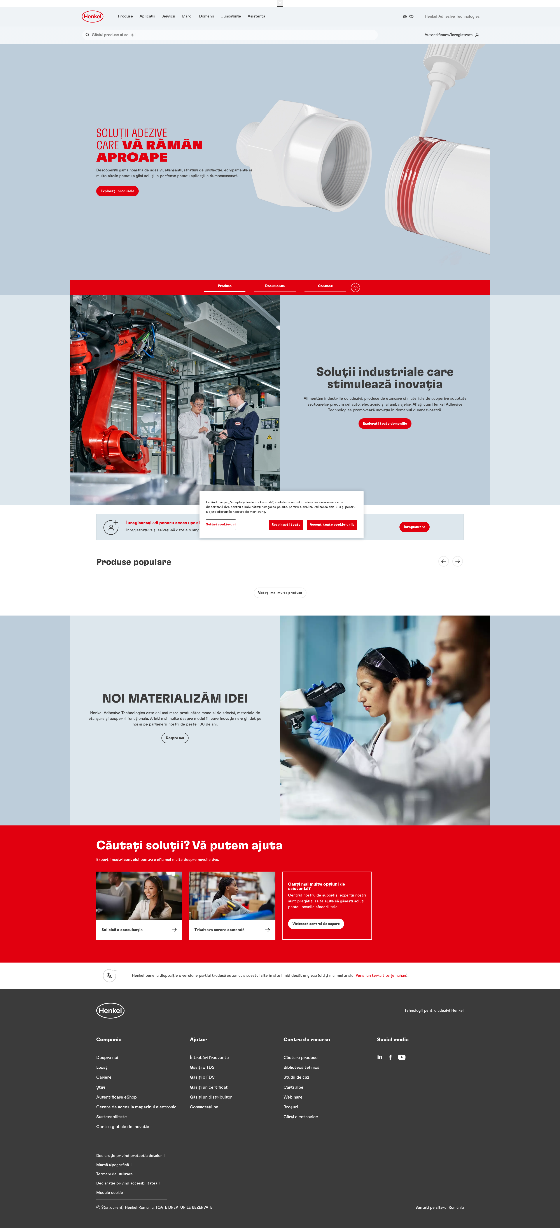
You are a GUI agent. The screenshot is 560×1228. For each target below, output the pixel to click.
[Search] (88, 35)
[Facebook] (390, 1057)
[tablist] (275, 287)
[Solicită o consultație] (139, 906)
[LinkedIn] (379, 1057)
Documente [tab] (275, 286)
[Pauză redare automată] (355, 288)
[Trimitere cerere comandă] (232, 906)
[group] (280, 169)
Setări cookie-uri (221, 524)
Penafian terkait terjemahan (381, 976)
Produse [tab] (225, 286)
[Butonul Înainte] (455, 561)
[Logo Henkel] (93, 16)
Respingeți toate (286, 524)
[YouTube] (402, 1057)
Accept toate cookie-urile (332, 524)
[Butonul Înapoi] (441, 561)
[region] (282, 514)
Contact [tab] (325, 286)
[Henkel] (110, 1011)
